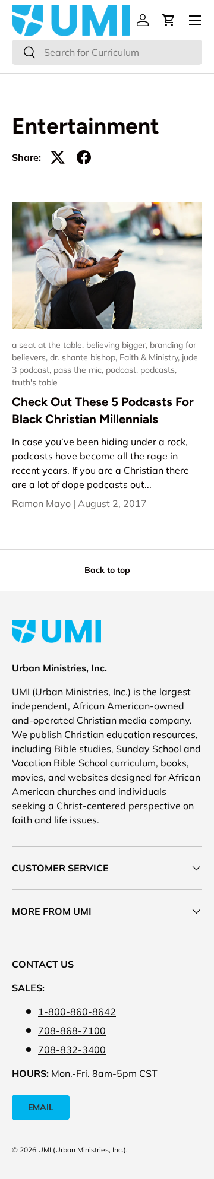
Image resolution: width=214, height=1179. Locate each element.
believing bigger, (118, 345)
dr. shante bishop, (84, 357)
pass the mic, (80, 370)
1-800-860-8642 (77, 1012)
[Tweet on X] (58, 157)
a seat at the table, (49, 345)
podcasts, (158, 370)
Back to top (107, 570)
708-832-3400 (72, 1050)
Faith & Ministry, (150, 357)
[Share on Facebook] (84, 157)
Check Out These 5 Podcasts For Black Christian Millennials (103, 410)
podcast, (123, 370)
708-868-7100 (72, 1031)
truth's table (35, 382)
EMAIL (41, 1107)
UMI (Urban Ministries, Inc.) (82, 1149)
